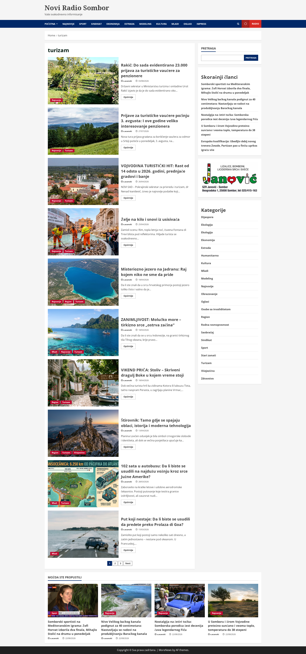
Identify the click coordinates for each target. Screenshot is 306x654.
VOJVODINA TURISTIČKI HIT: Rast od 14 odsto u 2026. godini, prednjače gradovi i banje (83, 181)
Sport (82, 23)
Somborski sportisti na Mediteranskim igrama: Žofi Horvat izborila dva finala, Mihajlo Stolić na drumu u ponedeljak (226, 88)
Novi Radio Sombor (77, 7)
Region (68, 301)
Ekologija (207, 225)
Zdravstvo (207, 378)
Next (128, 563)
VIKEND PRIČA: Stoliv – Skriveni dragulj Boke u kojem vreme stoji (83, 382)
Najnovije (68, 23)
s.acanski (127, 81)
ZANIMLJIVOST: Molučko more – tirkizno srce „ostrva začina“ (83, 332)
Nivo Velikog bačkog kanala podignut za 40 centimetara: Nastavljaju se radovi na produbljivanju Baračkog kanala (228, 104)
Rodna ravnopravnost (215, 325)
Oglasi (188, 23)
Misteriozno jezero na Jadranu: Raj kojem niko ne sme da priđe (83, 282)
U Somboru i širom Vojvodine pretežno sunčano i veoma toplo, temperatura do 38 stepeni (228, 130)
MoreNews (165, 650)
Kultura (161, 23)
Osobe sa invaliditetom (216, 309)
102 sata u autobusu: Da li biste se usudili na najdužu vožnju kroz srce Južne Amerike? (83, 483)
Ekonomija (113, 23)
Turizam (69, 150)
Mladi (175, 23)
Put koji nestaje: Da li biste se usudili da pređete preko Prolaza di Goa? (83, 534)
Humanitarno (210, 255)
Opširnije (130, 97)
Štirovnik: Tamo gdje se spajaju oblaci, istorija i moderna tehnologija (83, 433)
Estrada (129, 23)
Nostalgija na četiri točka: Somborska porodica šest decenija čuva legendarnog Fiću (179, 626)
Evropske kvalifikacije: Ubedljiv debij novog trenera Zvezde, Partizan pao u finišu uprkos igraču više (229, 146)
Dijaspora (207, 217)
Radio (255, 23)
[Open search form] (238, 24)
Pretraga (208, 48)
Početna (50, 23)
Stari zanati (208, 355)
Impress (201, 23)
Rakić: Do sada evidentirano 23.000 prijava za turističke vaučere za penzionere (83, 80)
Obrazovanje (209, 294)
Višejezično (79, 452)
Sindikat (96, 23)
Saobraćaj (207, 332)
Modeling (145, 23)
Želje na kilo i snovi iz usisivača (83, 231)
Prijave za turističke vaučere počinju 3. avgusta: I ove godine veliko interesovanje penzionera (83, 131)
